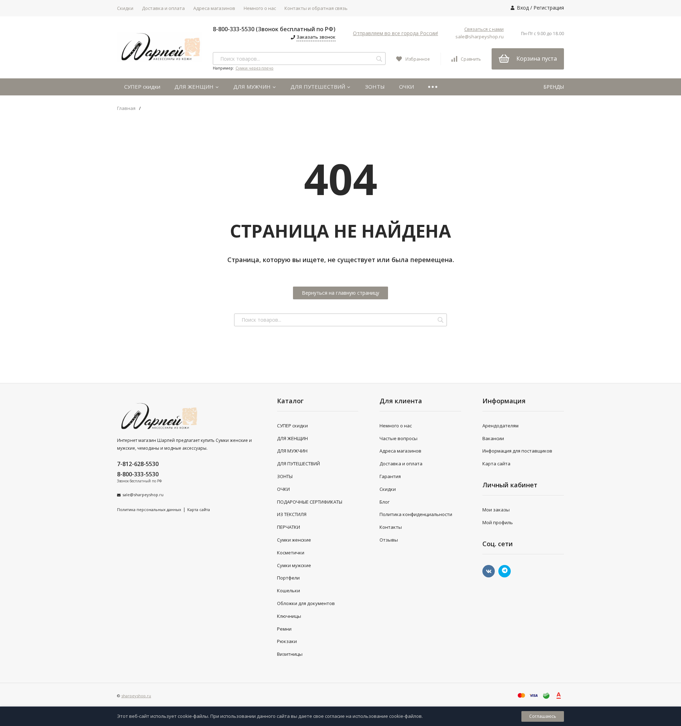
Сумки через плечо (254, 68)
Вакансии (493, 438)
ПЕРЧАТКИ (288, 527)
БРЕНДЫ (553, 86)
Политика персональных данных (149, 509)
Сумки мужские (294, 565)
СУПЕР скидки (142, 86)
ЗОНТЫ (375, 86)
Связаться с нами (484, 29)
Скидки (125, 8)
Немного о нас (260, 8)
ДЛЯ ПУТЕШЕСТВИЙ (318, 86)
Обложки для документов (306, 603)
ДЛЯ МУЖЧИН (252, 86)
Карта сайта (198, 509)
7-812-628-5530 (138, 464)
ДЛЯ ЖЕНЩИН (195, 86)
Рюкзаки (287, 641)
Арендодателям (500, 425)
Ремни (284, 629)
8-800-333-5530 (138, 474)
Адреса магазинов (214, 8)
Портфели (288, 578)
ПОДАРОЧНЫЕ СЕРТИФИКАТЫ (309, 502)
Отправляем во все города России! (395, 33)
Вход (523, 7)
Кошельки (288, 590)
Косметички (290, 552)
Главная (126, 108)
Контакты (391, 527)
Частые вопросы (398, 438)
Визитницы (290, 654)
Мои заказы (496, 509)
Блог (384, 502)
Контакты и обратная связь (316, 8)
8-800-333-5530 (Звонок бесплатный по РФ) (274, 29)
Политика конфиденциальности (416, 514)
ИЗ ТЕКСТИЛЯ (291, 514)
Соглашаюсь (542, 716)
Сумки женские (294, 540)
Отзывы (389, 540)
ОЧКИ (406, 86)
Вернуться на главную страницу (340, 292)
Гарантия (390, 476)
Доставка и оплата (163, 8)
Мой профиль (497, 522)
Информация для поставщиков (517, 451)
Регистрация (548, 7)
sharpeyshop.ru (136, 695)
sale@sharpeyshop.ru (479, 36)
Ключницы (289, 616)
